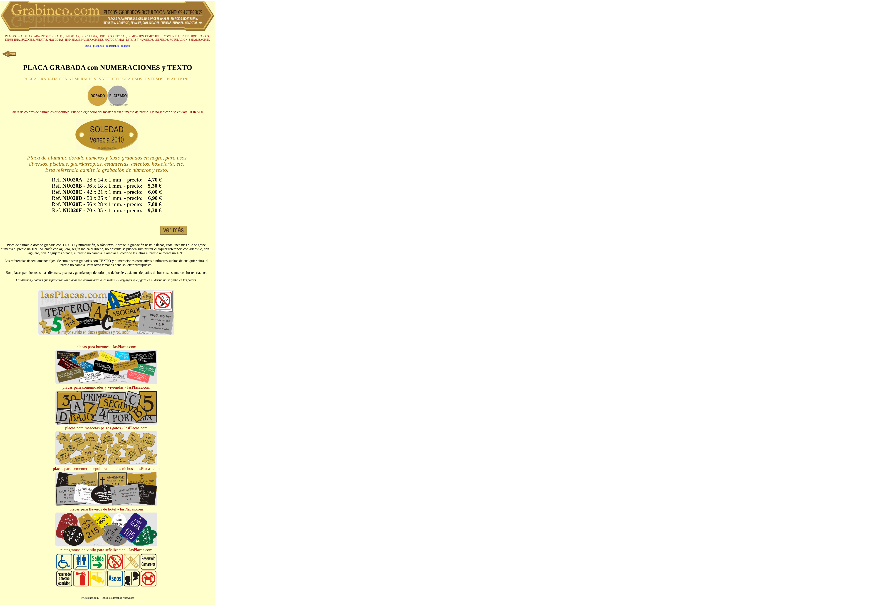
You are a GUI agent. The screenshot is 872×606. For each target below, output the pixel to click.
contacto (125, 45)
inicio (88, 45)
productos (98, 45)
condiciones (112, 45)
